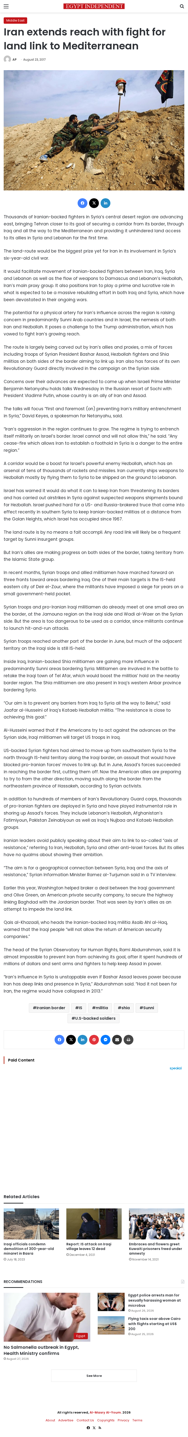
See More (94, 1375)
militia (102, 1008)
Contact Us (85, 1420)
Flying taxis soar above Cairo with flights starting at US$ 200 (154, 1323)
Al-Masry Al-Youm (105, 1412)
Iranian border (50, 1008)
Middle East (15, 20)
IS (80, 1008)
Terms (137, 1420)
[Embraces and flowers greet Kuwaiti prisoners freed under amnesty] (156, 1223)
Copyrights (106, 1420)
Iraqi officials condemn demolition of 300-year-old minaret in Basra (29, 1249)
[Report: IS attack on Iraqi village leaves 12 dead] (94, 1223)
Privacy (123, 1420)
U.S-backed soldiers (95, 1018)
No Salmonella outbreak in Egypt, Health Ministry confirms (41, 1350)
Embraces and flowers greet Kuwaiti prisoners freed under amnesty (155, 1249)
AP (14, 59)
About (50, 1420)
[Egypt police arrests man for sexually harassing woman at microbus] (111, 1302)
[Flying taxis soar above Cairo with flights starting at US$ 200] (111, 1325)
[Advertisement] (94, 1132)
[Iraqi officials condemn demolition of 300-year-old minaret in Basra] (31, 1223)
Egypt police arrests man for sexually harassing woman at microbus (154, 1300)
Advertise (65, 1420)
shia (125, 1008)
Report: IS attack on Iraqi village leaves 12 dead (88, 1246)
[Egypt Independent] (94, 6)
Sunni (148, 1008)
